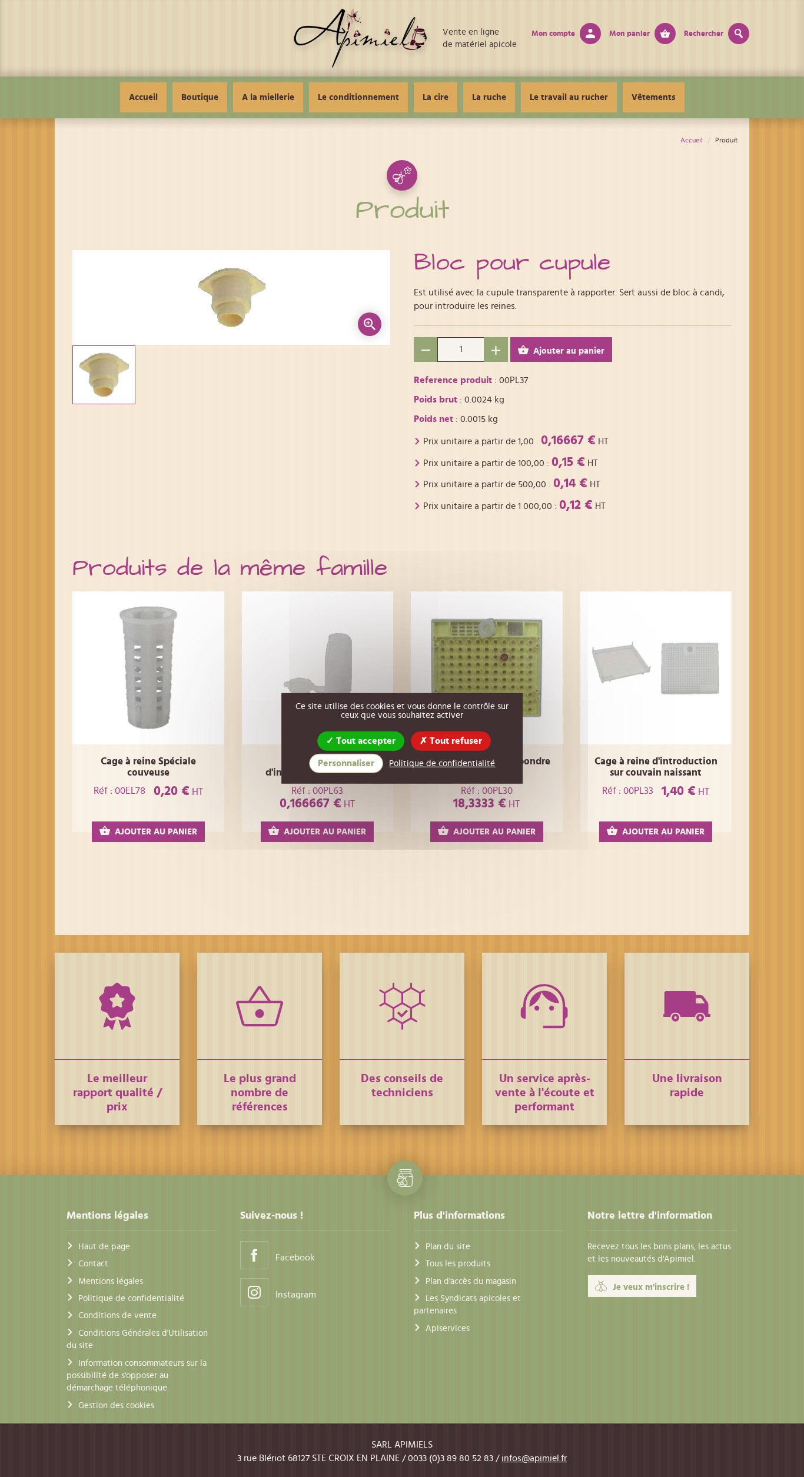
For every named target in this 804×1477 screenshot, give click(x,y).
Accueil (143, 97)
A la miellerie (268, 97)
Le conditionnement (358, 97)
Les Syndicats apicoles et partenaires (467, 1304)
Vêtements (654, 97)
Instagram (295, 1294)
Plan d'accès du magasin (471, 1281)
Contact (93, 1263)
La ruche (489, 97)
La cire (435, 97)
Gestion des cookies (116, 1405)
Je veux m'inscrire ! (651, 1287)
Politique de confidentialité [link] (442, 763)
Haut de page (104, 1246)
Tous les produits (458, 1263)
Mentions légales (110, 1281)
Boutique (199, 97)
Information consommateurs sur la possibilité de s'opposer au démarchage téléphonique (137, 1376)
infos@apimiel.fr (534, 1458)
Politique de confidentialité (131, 1298)
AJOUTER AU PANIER (156, 831)
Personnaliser (346, 763)
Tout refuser (454, 741)
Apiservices (448, 1328)
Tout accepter (365, 741)
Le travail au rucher (569, 97)
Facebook (295, 1257)
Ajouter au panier (568, 351)
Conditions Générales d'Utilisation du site (137, 1339)
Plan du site (448, 1246)
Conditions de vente (117, 1315)
